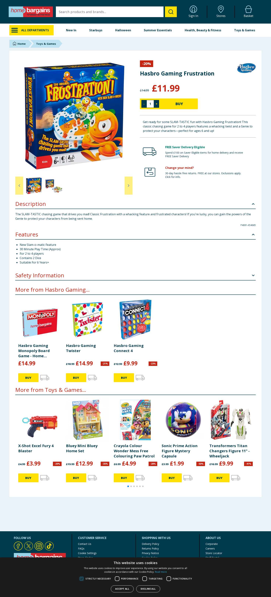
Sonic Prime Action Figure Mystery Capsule (180, 451)
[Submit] (171, 11)
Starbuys (95, 30)
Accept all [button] (122, 588)
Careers (210, 548)
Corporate (212, 544)
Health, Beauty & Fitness (203, 30)
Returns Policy (150, 548)
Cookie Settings (87, 553)
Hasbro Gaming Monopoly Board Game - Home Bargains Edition (34, 351)
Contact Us (84, 544)
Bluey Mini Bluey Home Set (82, 448)
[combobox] (116, 11)
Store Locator (214, 553)
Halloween (123, 30)
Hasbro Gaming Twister (81, 348)
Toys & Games (244, 30)
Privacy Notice (150, 553)
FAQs (81, 548)
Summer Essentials (158, 30)
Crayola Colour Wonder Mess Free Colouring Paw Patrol (134, 451)
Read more (161, 571)
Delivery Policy (150, 544)
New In (71, 30)
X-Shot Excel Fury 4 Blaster (35, 448)
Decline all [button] (148, 588)
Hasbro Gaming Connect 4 (129, 348)
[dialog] (135, 577)
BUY (179, 103)
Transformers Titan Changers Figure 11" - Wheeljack (229, 451)
